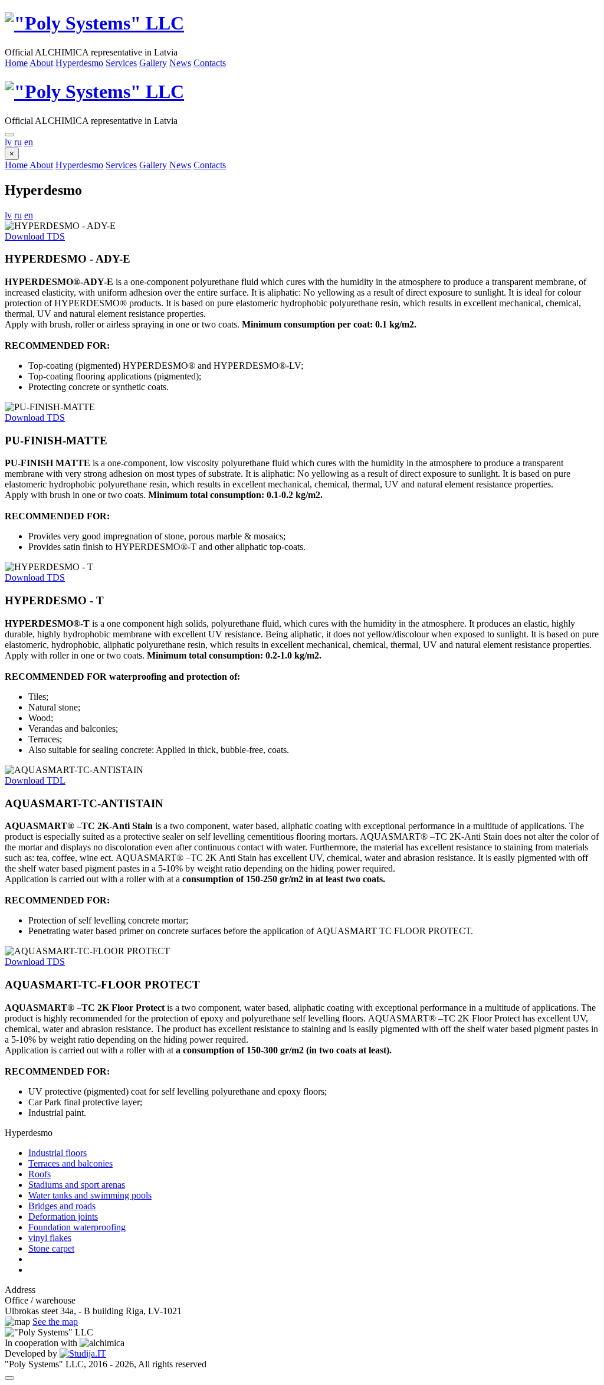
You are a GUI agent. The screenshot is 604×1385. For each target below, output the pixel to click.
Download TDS (35, 236)
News (180, 63)
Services (121, 63)
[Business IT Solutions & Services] (83, 1353)
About (41, 63)
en (28, 142)
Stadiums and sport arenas (76, 1185)
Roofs (39, 1174)
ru (18, 142)
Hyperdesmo (79, 63)
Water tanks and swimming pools (90, 1195)
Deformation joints (63, 1217)
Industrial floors (57, 1153)
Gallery (153, 63)
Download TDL (35, 780)
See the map (55, 1322)
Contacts (209, 63)
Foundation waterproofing (77, 1227)
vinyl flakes (49, 1238)
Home (16, 63)
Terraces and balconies (70, 1163)
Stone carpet (51, 1248)
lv (8, 142)
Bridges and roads (62, 1206)
